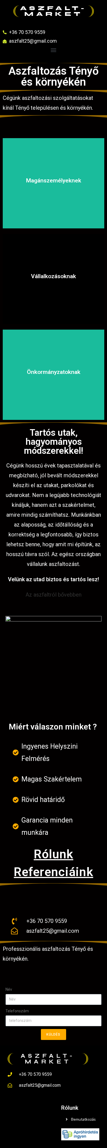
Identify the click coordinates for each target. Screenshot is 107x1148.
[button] (53, 50)
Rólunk (53, 854)
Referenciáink (53, 872)
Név (8, 989)
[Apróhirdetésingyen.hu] (80, 1134)
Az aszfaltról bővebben (53, 594)
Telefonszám (17, 1011)
